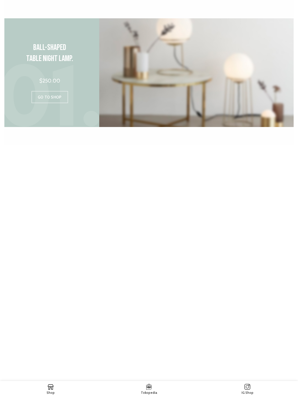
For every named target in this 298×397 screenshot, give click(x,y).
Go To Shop (50, 97)
